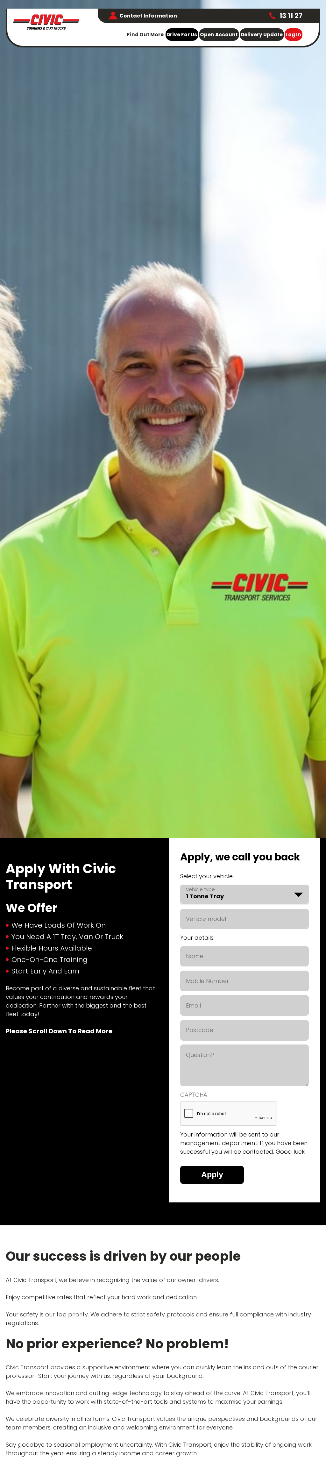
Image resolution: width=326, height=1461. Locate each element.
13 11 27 (290, 16)
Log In (293, 34)
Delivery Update (262, 34)
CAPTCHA (193, 1094)
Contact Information (147, 15)
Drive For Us (182, 34)
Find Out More (145, 34)
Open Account (219, 34)
